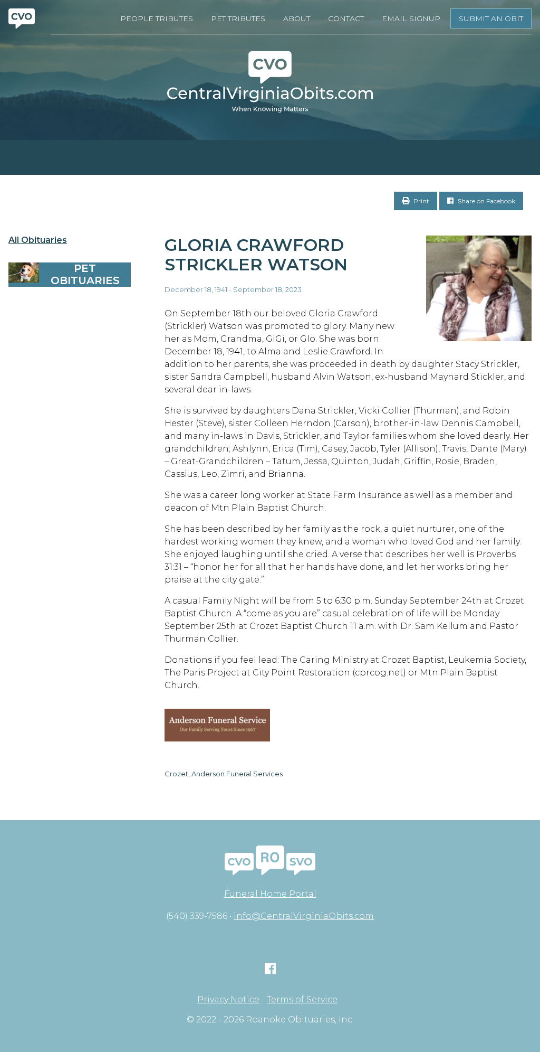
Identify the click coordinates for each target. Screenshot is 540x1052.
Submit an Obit (491, 18)
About (296, 18)
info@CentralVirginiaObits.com (304, 916)
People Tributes (156, 18)
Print (420, 201)
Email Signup (411, 18)
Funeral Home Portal (270, 894)
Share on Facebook (485, 201)
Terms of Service (302, 999)
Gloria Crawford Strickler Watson (256, 254)
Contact (346, 18)
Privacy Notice (228, 999)
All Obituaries (37, 240)
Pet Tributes (238, 18)
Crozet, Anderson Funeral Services (224, 773)
